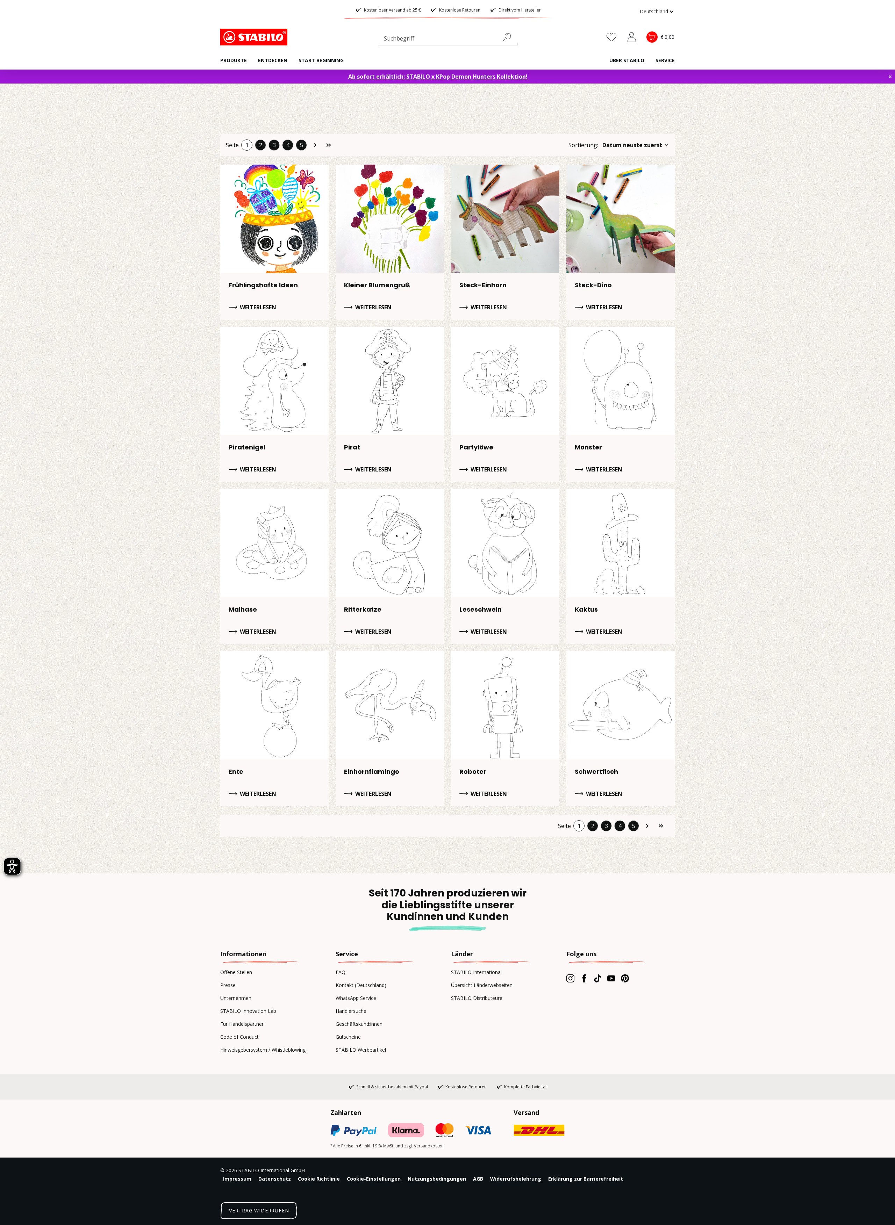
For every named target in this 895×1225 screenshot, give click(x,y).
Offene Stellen (236, 972)
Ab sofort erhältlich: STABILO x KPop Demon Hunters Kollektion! (438, 76)
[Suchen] (509, 37)
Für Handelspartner (242, 1024)
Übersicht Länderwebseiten (482, 985)
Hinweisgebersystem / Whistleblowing (263, 1049)
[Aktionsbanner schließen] (890, 76)
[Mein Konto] (632, 37)
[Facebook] (584, 978)
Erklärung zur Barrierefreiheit (585, 1178)
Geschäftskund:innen (359, 1024)
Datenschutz (274, 1178)
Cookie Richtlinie (319, 1178)
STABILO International (476, 972)
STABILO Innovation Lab (248, 1011)
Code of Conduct (239, 1036)
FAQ (340, 972)
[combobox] (448, 39)
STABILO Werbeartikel (361, 1049)
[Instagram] (570, 978)
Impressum (237, 1178)
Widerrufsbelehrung (515, 1178)
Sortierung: (583, 145)
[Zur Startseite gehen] (255, 37)
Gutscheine (348, 1036)
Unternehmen (235, 998)
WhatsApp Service (356, 998)
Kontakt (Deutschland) (361, 985)
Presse (228, 985)
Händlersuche (351, 1011)
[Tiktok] (598, 978)
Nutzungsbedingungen (437, 1178)
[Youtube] (611, 978)
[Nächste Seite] (315, 145)
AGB (478, 1178)
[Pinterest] (625, 978)
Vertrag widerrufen (259, 1210)
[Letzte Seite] (328, 145)
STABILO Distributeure (476, 998)
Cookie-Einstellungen (374, 1178)
